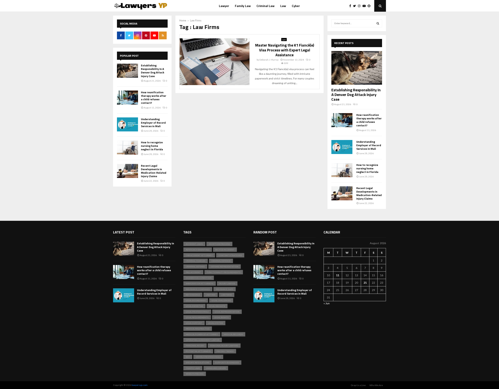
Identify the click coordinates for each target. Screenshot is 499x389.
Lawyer (224, 6)
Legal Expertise (194, 306)
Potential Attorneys (198, 351)
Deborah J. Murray (269, 59)
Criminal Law (265, 6)
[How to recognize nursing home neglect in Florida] (127, 148)
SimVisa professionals (208, 357)
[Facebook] (351, 6)
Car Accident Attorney (199, 255)
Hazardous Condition (198, 278)
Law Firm (210, 295)
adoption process (219, 244)
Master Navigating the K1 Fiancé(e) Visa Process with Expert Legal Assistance (284, 50)
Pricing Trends (225, 351)
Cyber (296, 6)
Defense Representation (224, 266)
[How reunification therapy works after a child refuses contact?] (127, 98)
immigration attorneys (199, 283)
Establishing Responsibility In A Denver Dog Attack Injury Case (152, 70)
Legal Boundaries (196, 300)
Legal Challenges (221, 300)
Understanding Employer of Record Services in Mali (153, 122)
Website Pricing (194, 374)
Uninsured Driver (216, 368)
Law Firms (226, 295)
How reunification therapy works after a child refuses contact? (153, 97)
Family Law (243, 6)
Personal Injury (195, 345)
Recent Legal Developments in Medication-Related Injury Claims (153, 171)
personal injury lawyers (224, 345)
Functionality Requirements (224, 272)
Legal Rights (221, 317)
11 (337, 275)
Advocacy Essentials (198, 249)
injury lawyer (227, 283)
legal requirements (197, 317)
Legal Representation (227, 312)
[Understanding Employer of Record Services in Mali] (127, 124)
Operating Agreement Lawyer (202, 340)
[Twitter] (355, 6)
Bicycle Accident (224, 249)
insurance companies (198, 289)
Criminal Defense (195, 266)
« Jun (327, 303)
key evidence (193, 295)
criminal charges (195, 261)
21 (365, 282)
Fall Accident (193, 272)
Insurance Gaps (224, 289)
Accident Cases (194, 244)
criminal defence (221, 261)
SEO (188, 357)
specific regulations (197, 362)
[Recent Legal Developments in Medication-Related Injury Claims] (127, 171)
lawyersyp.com (140, 385)
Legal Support (194, 323)
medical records (233, 334)
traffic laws (193, 368)
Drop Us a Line (358, 385)
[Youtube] (365, 6)
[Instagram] (360, 6)
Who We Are (376, 385)
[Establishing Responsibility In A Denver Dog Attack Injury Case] (127, 71)
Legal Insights (217, 306)
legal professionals (197, 312)
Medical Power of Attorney (202, 334)
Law (283, 6)
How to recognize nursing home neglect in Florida (152, 145)
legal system (215, 323)
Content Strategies (230, 255)
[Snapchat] (370, 6)
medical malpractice (198, 328)
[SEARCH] (378, 23)
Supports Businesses (227, 362)
